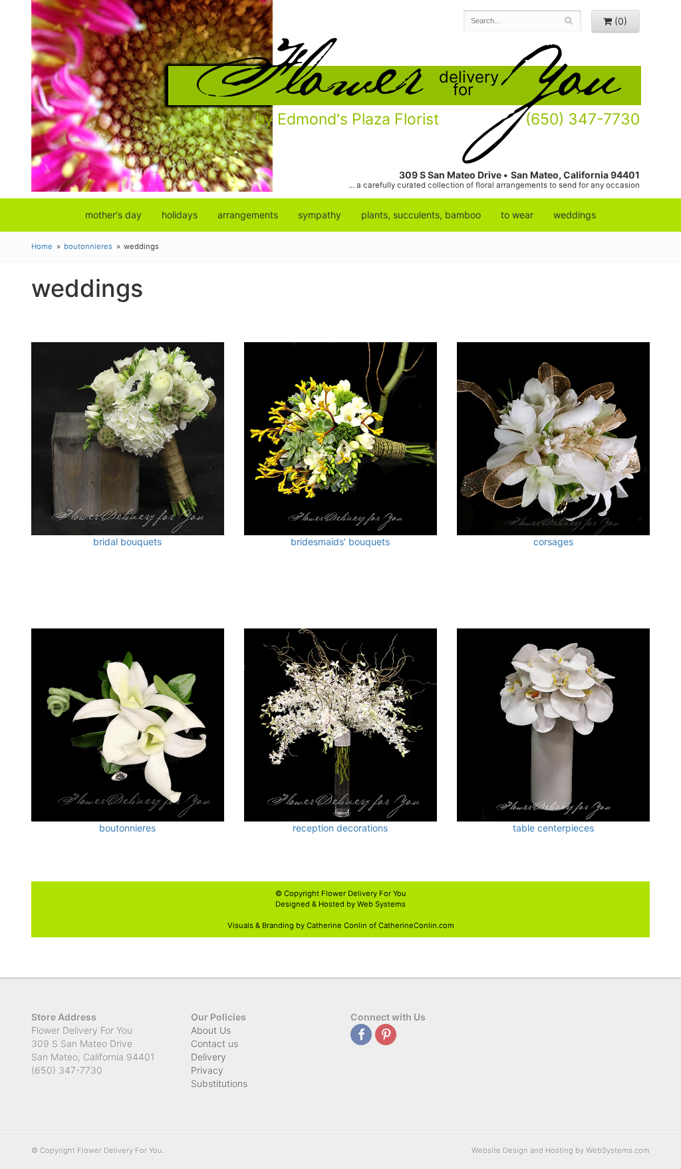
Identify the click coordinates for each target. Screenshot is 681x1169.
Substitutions (219, 1083)
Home (42, 246)
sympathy (319, 214)
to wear (517, 214)
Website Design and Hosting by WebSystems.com (561, 1150)
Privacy (207, 1070)
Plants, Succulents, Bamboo (421, 214)
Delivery (208, 1056)
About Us (211, 1030)
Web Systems (381, 904)
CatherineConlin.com (416, 925)
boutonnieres (88, 246)
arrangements (247, 214)
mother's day (113, 214)
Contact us (214, 1043)
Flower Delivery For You (363, 893)
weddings (574, 214)
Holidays (180, 214)
